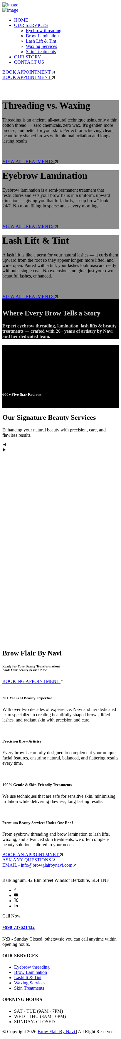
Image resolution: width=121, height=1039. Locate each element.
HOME (21, 20)
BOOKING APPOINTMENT (31, 681)
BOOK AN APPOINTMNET (31, 854)
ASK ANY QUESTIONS (27, 859)
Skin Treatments (41, 51)
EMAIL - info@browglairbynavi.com (37, 865)
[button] (60, 445)
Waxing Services (41, 46)
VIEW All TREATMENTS (28, 161)
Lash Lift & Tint (41, 41)
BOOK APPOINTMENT (27, 72)
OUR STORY (27, 56)
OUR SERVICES (31, 25)
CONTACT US (29, 62)
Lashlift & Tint (27, 977)
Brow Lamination (42, 35)
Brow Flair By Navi (57, 1031)
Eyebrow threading (43, 30)
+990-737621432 (18, 927)
